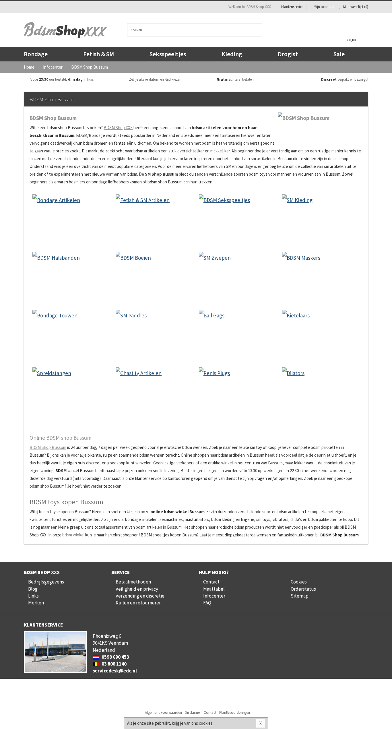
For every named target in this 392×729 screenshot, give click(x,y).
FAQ (207, 603)
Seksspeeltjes (168, 54)
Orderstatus (303, 589)
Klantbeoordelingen (234, 712)
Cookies (299, 582)
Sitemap (299, 596)
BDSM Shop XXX (118, 127)
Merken (36, 603)
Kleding (232, 54)
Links (33, 596)
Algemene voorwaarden (163, 712)
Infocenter (214, 596)
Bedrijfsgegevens (46, 582)
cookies (206, 723)
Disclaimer (193, 712)
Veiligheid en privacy (137, 589)
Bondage (36, 54)
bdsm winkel (73, 535)
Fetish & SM (98, 54)
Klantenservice (292, 6)
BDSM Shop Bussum (48, 447)
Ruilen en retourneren (139, 603)
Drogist (288, 54)
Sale (339, 54)
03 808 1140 (114, 664)
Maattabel (214, 589)
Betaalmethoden (133, 582)
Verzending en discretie (140, 596)
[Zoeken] (252, 30)
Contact (211, 582)
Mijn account (324, 6)
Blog (33, 589)
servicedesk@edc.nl (115, 671)
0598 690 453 (115, 657)
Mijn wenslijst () (355, 6)
